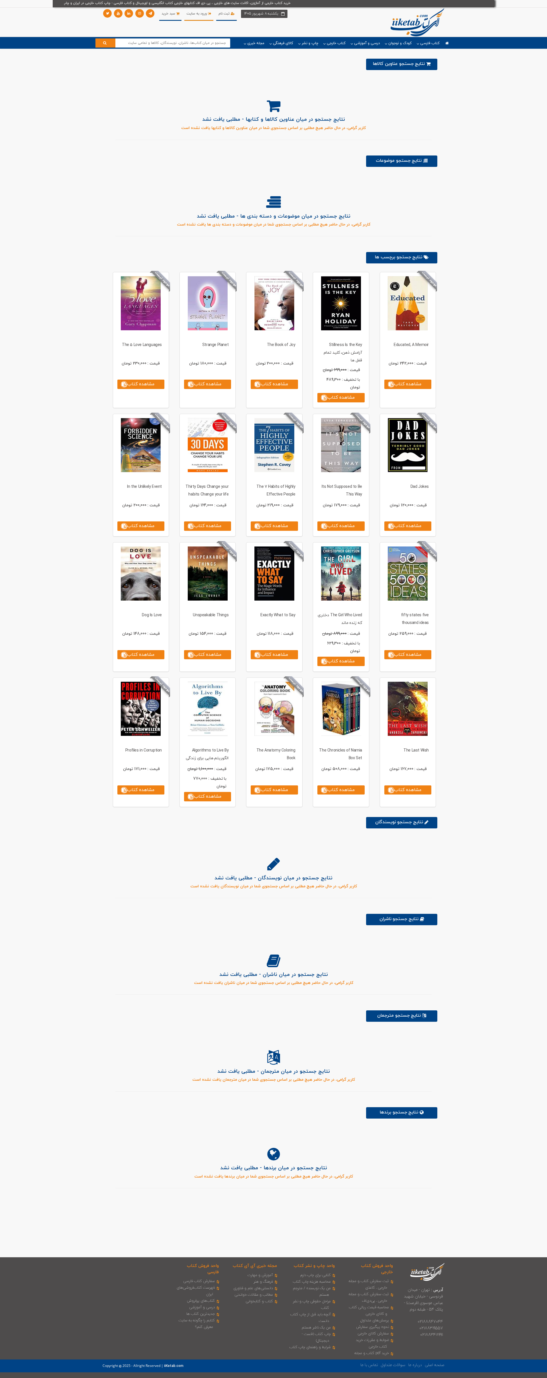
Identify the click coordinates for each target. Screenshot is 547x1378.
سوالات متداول (393, 1365)
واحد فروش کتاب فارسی (203, 1269)
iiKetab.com (173, 1366)
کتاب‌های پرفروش (201, 1300)
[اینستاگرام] (139, 13)
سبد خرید (169, 13)
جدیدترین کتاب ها (200, 1313)
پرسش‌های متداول (374, 1320)
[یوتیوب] (118, 13)
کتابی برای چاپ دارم (315, 1275)
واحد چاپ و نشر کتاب (314, 1266)
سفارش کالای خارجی (373, 1333)
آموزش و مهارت (260, 1275)
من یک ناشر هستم (316, 1327)
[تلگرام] (150, 13)
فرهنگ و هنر (263, 1281)
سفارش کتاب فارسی (199, 1281)
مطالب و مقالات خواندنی (253, 1294)
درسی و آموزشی (202, 1307)
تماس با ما (369, 1365)
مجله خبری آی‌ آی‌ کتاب (255, 1266)
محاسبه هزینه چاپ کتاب (312, 1281)
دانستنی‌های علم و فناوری (253, 1288)
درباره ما (415, 1365)
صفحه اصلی (434, 1365)
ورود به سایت (197, 13)
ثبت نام (225, 13)
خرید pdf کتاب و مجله (371, 1353)
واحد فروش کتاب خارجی (377, 1269)
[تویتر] (107, 13)
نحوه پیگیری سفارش (372, 1327)
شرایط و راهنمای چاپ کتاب (310, 1347)
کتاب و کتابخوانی (259, 1301)
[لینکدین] (128, 13)
